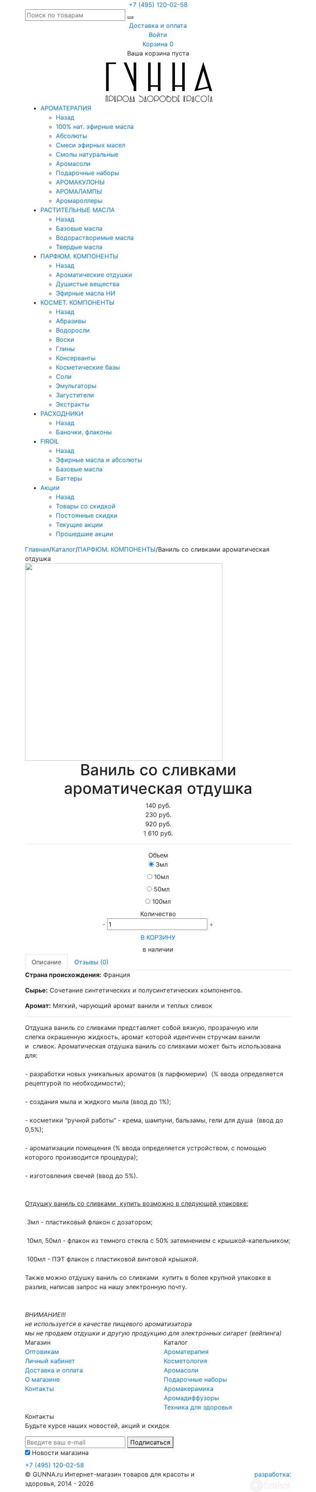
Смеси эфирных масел (90, 145)
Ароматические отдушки (94, 274)
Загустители (75, 395)
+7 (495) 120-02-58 (158, 4)
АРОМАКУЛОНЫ (80, 182)
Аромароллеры (79, 200)
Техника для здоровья (198, 1407)
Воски (65, 339)
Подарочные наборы (87, 173)
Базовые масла (79, 228)
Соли (64, 376)
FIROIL (49, 441)
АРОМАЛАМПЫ (79, 191)
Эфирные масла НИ (85, 293)
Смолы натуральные (87, 154)
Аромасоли (73, 163)
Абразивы (71, 321)
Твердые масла (79, 247)
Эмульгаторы (76, 386)
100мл (161, 901)
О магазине (42, 1379)
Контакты (39, 1388)
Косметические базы (88, 367)
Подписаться (150, 1442)
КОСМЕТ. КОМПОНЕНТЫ (77, 302)
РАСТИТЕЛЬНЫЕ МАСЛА (77, 210)
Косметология (185, 1361)
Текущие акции (79, 524)
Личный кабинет (50, 1361)
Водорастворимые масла (95, 237)
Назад (65, 117)
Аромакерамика (188, 1388)
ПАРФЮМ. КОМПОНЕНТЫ (79, 256)
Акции (50, 487)
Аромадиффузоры (191, 1398)
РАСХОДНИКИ (61, 413)
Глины (65, 349)
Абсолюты (71, 136)
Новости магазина (60, 1453)
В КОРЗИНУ (158, 937)
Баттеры (69, 478)
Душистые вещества (87, 284)
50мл (162, 889)
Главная (37, 549)
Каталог (64, 549)
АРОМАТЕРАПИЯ (65, 108)
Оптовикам (42, 1351)
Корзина (158, 44)
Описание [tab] (46, 962)
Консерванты (76, 358)
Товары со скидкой (86, 506)
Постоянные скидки (87, 515)
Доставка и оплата (158, 25)
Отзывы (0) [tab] (91, 962)
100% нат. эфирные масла (95, 126)
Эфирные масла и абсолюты (99, 460)
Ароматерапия (186, 1351)
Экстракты (72, 404)
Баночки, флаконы (84, 432)
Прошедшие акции (84, 534)
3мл (162, 864)
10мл (161, 877)
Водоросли (73, 330)
